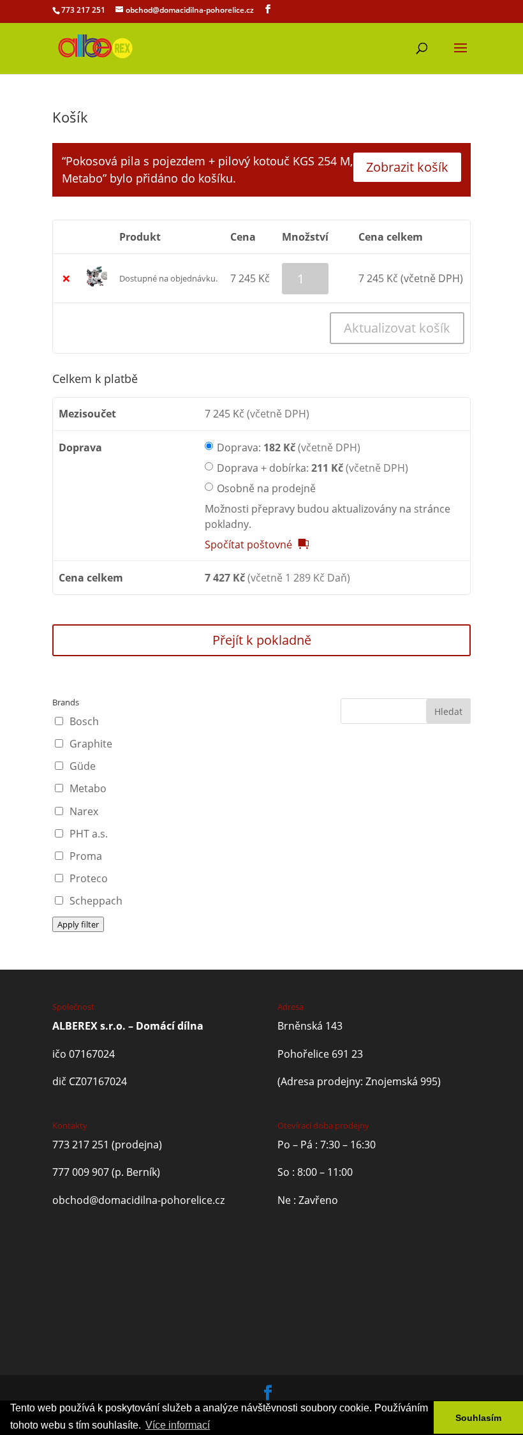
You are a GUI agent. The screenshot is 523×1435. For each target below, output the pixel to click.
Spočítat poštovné (248, 544)
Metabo (88, 788)
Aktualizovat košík (397, 327)
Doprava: (288, 447)
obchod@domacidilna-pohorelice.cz (138, 1200)
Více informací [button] (177, 1425)
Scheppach (96, 901)
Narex (84, 811)
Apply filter (78, 924)
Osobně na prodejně (266, 488)
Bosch (84, 721)
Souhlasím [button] (478, 1418)
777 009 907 (80, 1172)
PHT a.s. (89, 834)
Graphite (91, 744)
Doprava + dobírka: (312, 468)
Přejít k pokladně (261, 640)
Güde (83, 766)
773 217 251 (83, 9)
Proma (86, 856)
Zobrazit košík (407, 167)
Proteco (89, 878)
